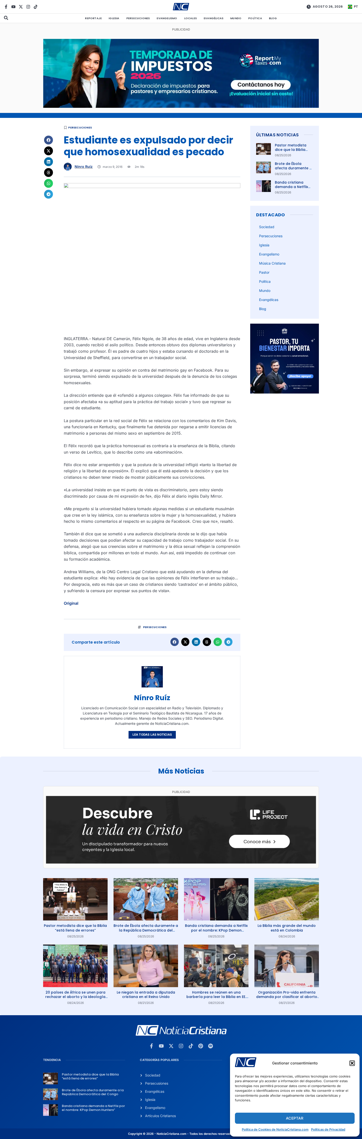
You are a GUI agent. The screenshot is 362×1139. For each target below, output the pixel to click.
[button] (352, 1063)
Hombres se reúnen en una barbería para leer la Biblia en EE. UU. (216, 997)
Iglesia (114, 18)
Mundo (235, 18)
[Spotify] (210, 1046)
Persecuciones (138, 18)
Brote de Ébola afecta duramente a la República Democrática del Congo (146, 930)
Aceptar (294, 1118)
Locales (190, 18)
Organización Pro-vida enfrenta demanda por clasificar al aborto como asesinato (286, 997)
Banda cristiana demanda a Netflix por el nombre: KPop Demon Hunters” (293, 189)
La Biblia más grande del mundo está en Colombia (287, 928)
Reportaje (93, 18)
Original (71, 603)
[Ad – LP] (181, 862)
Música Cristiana (272, 263)
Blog (273, 18)
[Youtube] (13, 7)
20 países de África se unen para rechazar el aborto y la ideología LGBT (75, 997)
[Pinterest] (200, 1046)
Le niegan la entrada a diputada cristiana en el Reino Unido (146, 994)
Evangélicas (213, 18)
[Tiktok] (35, 7)
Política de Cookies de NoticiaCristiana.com (275, 1129)
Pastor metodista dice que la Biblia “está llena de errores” (290, 152)
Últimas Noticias (277, 135)
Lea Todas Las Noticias (152, 734)
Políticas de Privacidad (328, 1129)
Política (255, 18)
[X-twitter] (21, 7)
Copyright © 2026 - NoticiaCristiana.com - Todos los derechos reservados (181, 1134)
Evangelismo (167, 18)
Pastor (264, 272)
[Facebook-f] (6, 7)
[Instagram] (28, 7)
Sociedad (266, 227)
